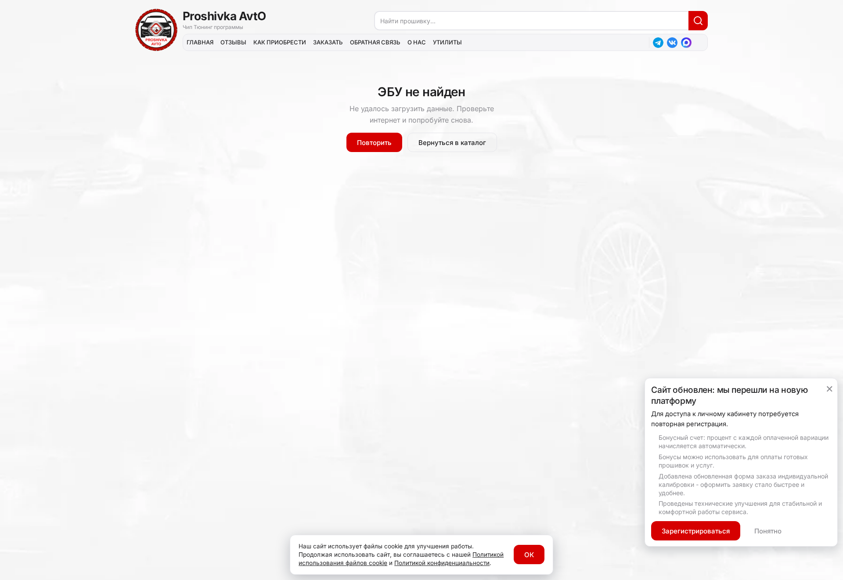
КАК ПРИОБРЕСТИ (279, 42)
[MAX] (686, 42)
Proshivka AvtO (224, 16)
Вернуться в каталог (452, 142)
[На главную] (156, 30)
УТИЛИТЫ (447, 42)
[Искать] (698, 20)
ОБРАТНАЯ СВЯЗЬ (375, 42)
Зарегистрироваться (696, 531)
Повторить (374, 142)
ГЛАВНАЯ (200, 42)
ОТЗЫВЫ (233, 42)
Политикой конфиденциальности (442, 562)
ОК (529, 555)
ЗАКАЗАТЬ (328, 42)
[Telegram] (658, 42)
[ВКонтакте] (672, 42)
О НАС (416, 42)
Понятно (768, 531)
